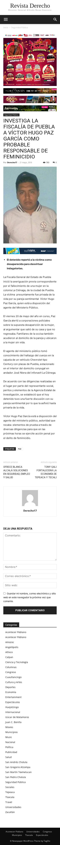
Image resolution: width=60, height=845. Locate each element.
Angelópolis (11, 647)
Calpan (9, 657)
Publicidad (11, 752)
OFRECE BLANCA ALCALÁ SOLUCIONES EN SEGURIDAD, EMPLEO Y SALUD (16, 472)
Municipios (11, 732)
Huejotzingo (12, 707)
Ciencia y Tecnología (16, 662)
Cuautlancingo (13, 677)
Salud (8, 757)
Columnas (10, 667)
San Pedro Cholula (15, 777)
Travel (8, 802)
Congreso (10, 672)
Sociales (9, 787)
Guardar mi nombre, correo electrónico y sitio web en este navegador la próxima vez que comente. (29, 597)
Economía (10, 692)
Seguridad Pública (19, 27)
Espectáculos (12, 702)
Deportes (10, 687)
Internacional (12, 712)
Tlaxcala (9, 797)
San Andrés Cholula (16, 762)
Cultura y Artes (13, 682)
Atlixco (9, 652)
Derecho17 (12, 162)
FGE (19, 449)
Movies (9, 727)
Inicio (5, 27)
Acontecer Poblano (15, 632)
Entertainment (13, 697)
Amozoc (9, 642)
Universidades (13, 807)
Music (8, 737)
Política (9, 747)
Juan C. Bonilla (13, 722)
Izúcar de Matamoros (17, 717)
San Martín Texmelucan (18, 772)
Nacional (10, 742)
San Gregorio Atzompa (17, 767)
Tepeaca (10, 792)
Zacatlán (10, 812)
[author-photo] (30, 506)
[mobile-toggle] (5, 19)
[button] (55, 19)
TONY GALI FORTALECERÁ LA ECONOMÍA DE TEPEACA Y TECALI (46, 472)
